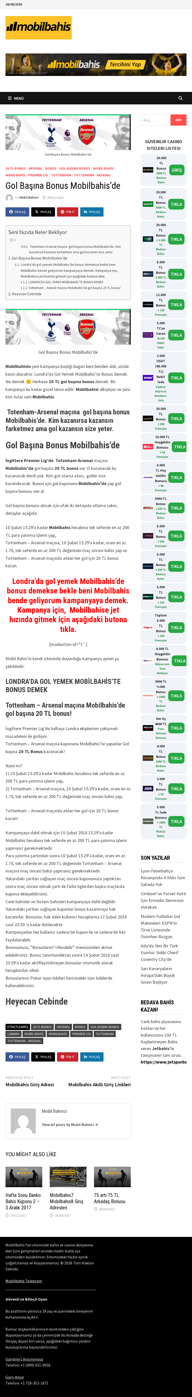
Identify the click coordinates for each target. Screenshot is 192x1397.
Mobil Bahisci (29, 197)
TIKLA (176, 204)
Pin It (70, 212)
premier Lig (38, 175)
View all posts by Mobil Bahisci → (70, 1124)
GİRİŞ (177, 170)
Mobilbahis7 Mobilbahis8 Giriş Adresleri (66, 1201)
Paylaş (20, 212)
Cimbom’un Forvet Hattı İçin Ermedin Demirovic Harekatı (163, 900)
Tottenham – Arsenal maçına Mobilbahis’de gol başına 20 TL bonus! (74, 288)
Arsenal (35, 168)
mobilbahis (15, 175)
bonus (50, 168)
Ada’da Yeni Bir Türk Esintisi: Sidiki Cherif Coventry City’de (159, 952)
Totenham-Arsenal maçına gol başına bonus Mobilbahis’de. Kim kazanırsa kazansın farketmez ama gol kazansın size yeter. (75, 249)
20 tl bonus (16, 168)
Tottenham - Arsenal (92, 175)
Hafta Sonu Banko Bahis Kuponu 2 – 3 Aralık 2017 (23, 1201)
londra (14, 1034)
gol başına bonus (74, 168)
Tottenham (61, 175)
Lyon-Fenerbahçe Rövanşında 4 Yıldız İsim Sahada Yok (163, 877)
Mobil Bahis (103, 168)
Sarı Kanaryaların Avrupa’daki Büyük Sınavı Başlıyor (158, 975)
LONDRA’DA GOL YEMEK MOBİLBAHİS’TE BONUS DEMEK (65, 282)
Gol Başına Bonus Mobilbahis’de (39, 258)
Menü (18, 98)
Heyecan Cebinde (27, 293)
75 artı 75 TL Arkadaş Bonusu (109, 1198)
